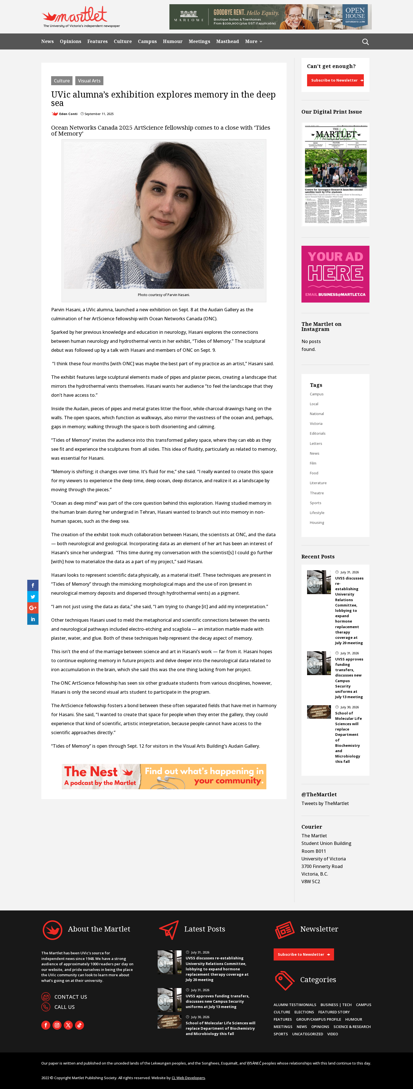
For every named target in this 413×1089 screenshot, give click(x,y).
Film (313, 463)
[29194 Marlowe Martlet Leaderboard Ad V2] (270, 28)
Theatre (317, 492)
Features (97, 41)
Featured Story (334, 1011)
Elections (304, 1011)
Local (314, 403)
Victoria (316, 423)
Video (332, 1033)
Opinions (70, 41)
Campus (147, 41)
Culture (123, 41)
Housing (317, 522)
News (47, 41)
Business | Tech (336, 1004)
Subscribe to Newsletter (334, 80)
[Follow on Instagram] (57, 1025)
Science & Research (352, 1026)
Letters (316, 443)
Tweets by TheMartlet (325, 803)
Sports (315, 502)
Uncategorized (307, 1033)
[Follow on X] (68, 1025)
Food (314, 472)
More (251, 41)
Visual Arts (89, 81)
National (317, 413)
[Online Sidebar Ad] (335, 301)
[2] (164, 787)
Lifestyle (317, 512)
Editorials (318, 433)
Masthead (227, 41)
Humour (173, 41)
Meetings (199, 41)
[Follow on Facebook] (45, 1025)
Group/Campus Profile (318, 1019)
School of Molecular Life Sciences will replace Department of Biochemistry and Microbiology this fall (220, 1028)
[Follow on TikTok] (79, 1025)
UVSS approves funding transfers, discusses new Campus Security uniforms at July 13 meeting (349, 678)
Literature (318, 482)
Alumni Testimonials (295, 1004)
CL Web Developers (188, 1077)
